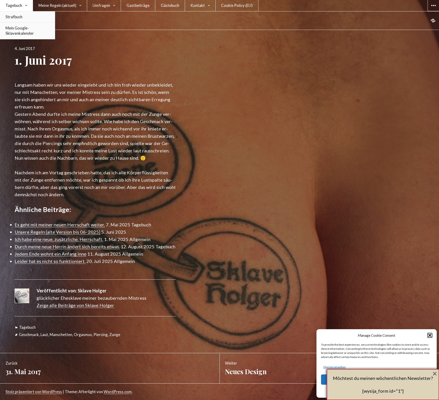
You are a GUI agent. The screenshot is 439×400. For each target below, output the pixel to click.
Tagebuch (13, 5)
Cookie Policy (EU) (237, 5)
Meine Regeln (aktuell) (57, 5)
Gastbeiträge (138, 5)
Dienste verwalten (334, 367)
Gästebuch (170, 5)
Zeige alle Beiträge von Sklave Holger (75, 305)
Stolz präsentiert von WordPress (33, 391)
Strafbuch (13, 16)
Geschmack (29, 334)
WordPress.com (118, 391)
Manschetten (61, 334)
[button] (430, 335)
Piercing (101, 334)
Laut (44, 334)
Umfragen (101, 5)
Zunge (114, 334)
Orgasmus (83, 334)
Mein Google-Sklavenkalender (19, 31)
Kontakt (197, 5)
